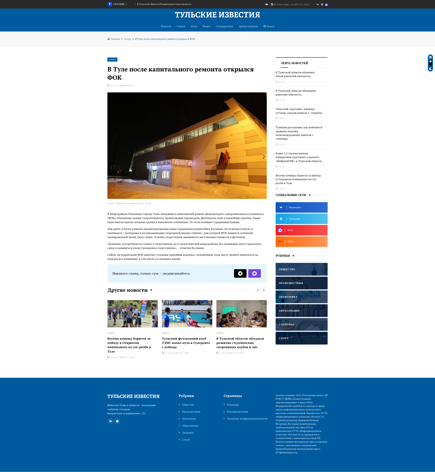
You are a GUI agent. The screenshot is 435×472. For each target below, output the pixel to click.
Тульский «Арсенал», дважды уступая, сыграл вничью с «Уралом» (164, 7)
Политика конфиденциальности (247, 418)
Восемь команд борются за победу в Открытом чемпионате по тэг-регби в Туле (123, 344)
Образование (190, 425)
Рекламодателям (237, 411)
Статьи (181, 26)
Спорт (127, 38)
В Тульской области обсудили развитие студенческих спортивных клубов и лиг (235, 342)
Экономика (189, 418)
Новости (166, 26)
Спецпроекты (224, 26)
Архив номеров (248, 26)
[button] (257, 290)
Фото (194, 26)
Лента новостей (294, 63)
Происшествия (191, 411)
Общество (188, 404)
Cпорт (186, 439)
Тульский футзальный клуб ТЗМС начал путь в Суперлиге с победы (180, 342)
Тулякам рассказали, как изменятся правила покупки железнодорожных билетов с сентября (299, 133)
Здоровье (188, 432)
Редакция (233, 404)
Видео (207, 26)
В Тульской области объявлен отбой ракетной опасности (295, 74)
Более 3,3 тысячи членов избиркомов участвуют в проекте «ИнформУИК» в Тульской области (298, 157)
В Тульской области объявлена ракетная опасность (296, 92)
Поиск (270, 26)
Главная (115, 38)
